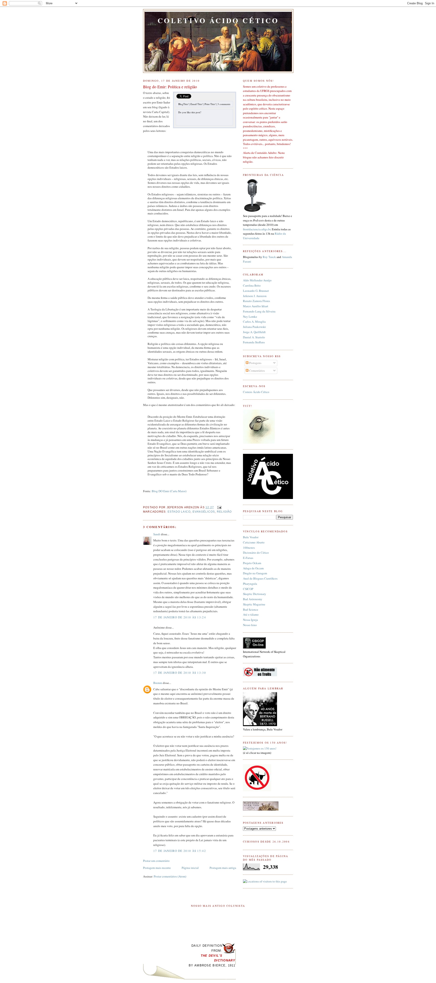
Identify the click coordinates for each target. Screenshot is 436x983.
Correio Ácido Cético (256, 392)
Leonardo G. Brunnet (256, 291)
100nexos (249, 548)
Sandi (156, 534)
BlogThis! (183, 104)
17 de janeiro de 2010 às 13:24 (179, 617)
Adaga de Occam (253, 568)
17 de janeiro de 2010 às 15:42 (179, 851)
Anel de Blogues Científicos (260, 578)
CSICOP (248, 589)
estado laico (179, 511)
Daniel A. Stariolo (254, 337)
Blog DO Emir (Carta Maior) (169, 491)
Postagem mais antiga (223, 868)
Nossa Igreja (250, 620)
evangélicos (204, 511)
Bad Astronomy (252, 599)
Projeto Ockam (252, 563)
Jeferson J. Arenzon (255, 296)
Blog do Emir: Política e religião (170, 86)
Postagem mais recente (157, 868)
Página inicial (190, 868)
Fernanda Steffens (254, 342)
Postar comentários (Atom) (170, 876)
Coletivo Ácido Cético (218, 20)
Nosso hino (250, 625)
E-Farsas (248, 558)
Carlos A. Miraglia (254, 321)
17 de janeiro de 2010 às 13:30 (179, 673)
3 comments (224, 104)
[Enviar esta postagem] (218, 507)
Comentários (256, 371)
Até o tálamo (251, 614)
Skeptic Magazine (254, 604)
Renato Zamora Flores (256, 301)
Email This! (197, 104)
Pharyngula (250, 584)
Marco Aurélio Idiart (255, 306)
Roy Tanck (269, 257)
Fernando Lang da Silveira (259, 311)
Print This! (210, 104)
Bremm (157, 683)
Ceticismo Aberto (254, 542)
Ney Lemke (250, 317)
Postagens (254, 363)
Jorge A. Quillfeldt (254, 332)
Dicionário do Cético (256, 552)
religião (224, 511)
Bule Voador (250, 537)
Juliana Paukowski (254, 327)
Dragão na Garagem (255, 573)
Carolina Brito (252, 285)
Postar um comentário (156, 861)
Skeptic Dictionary (254, 594)
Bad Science (250, 609)
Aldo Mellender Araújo (257, 280)
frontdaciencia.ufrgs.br (256, 229)
